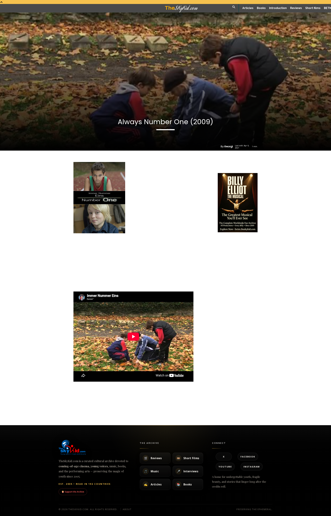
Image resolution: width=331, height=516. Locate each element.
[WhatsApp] (241, 164)
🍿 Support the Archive (73, 491)
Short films (50, 414)
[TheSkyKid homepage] (95, 447)
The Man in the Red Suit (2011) (145, 407)
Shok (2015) (93, 407)
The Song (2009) (258, 407)
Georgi (228, 146)
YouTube (225, 466)
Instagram (251, 466)
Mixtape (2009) (176, 407)
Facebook (247, 456)
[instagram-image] (224, 239)
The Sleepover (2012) (59, 407)
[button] (233, 7)
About (127, 509)
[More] (249, 164)
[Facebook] (225, 164)
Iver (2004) (214, 407)
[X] (233, 164)
